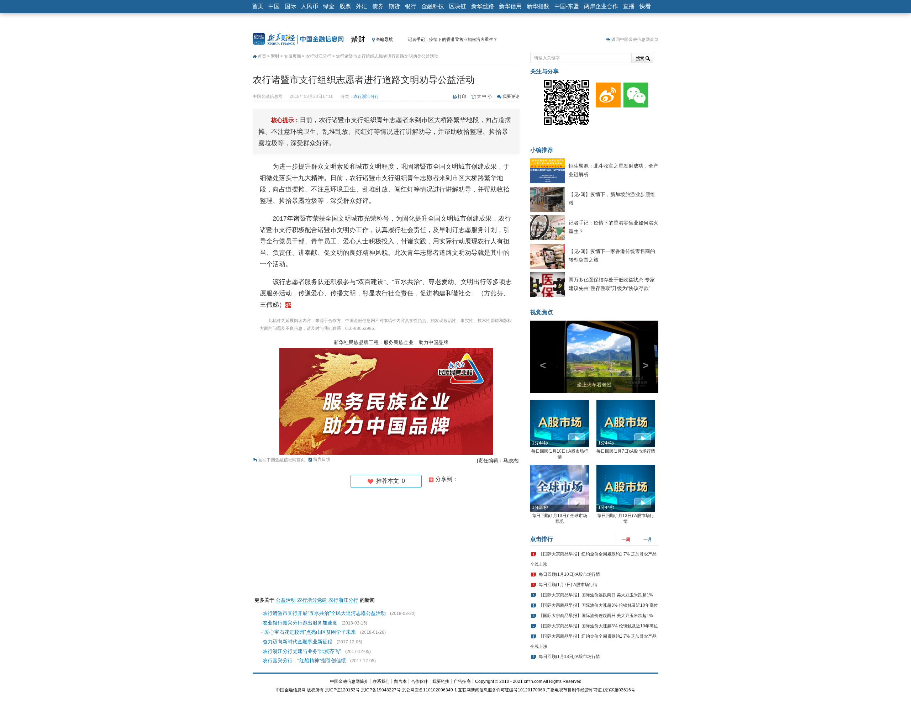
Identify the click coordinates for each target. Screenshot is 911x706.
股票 (345, 6)
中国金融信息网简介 (349, 681)
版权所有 (315, 689)
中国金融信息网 (291, 689)
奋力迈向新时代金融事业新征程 (297, 641)
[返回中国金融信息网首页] (288, 304)
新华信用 (510, 6)
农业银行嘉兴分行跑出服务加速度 (300, 623)
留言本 (400, 681)
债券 (378, 6)
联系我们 (381, 681)
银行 (410, 6)
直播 (628, 6)
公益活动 (286, 600)
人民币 (309, 6)
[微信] (634, 93)
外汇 (361, 6)
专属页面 (292, 56)
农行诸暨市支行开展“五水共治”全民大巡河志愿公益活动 (324, 613)
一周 (626, 539)
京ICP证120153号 (342, 689)
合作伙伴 (419, 681)
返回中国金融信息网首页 (634, 39)
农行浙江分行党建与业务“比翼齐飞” (302, 651)
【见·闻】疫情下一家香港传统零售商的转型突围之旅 (457, 39)
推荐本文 (389, 481)
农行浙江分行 (318, 56)
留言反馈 (321, 459)
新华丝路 (482, 6)
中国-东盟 (566, 6)
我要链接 (440, 681)
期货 (394, 6)
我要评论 (511, 96)
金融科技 (432, 6)
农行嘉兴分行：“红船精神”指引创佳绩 (304, 660)
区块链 (457, 6)
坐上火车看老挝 (594, 385)
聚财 (358, 39)
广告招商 (462, 681)
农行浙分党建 (312, 600)
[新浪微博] (607, 93)
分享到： (446, 479)
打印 (462, 96)
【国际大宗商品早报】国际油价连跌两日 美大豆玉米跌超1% (596, 594)
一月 (647, 539)
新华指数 (538, 6)
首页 (257, 6)
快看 (645, 6)
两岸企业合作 (601, 6)
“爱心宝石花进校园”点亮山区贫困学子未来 (309, 632)
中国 (274, 6)
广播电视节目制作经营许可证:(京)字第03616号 (590, 689)
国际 (290, 6)
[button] (539, 357)
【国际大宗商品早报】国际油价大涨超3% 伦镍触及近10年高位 (598, 605)
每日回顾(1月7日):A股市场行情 (625, 451)
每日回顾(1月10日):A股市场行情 (569, 574)
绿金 (329, 6)
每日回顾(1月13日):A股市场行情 (569, 656)
